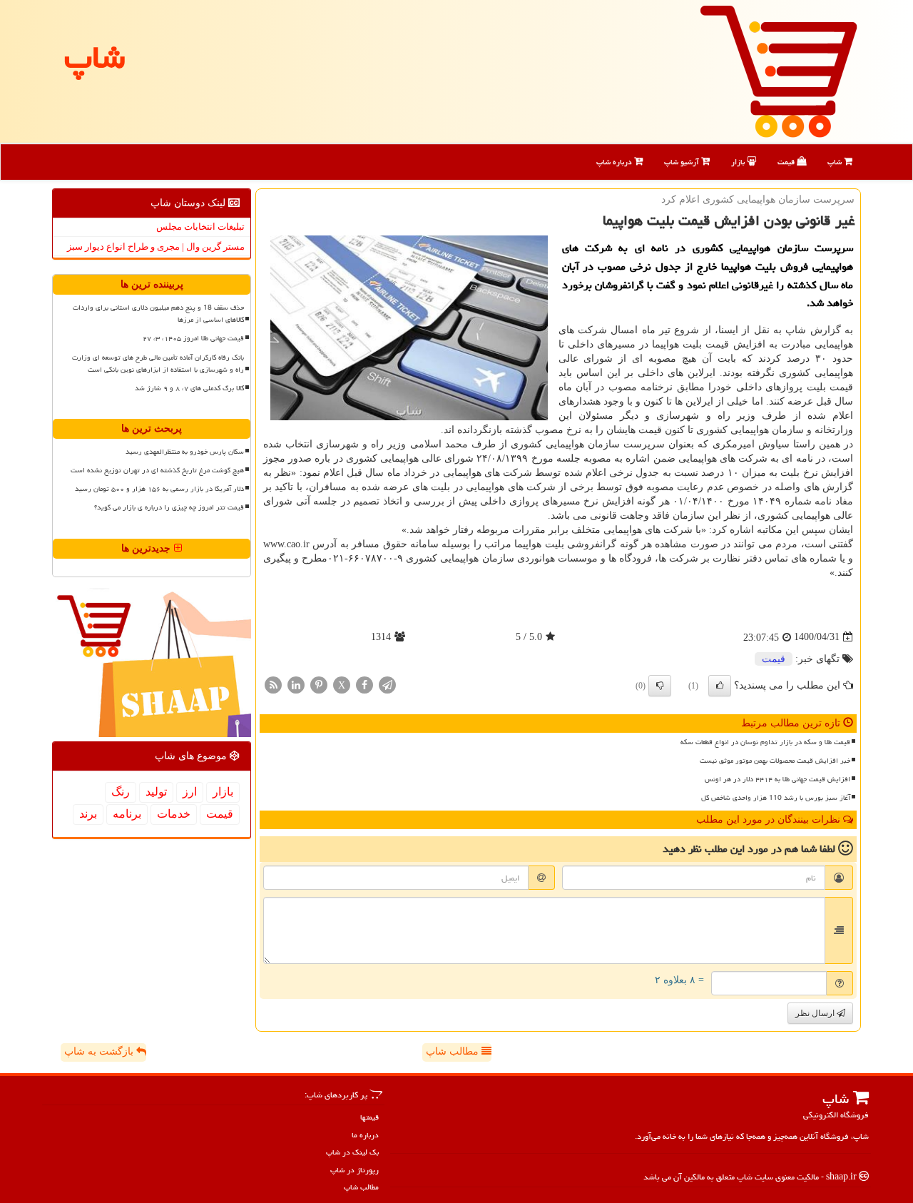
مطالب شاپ (453, 1051)
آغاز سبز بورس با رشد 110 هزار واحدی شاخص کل (775, 798)
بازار (739, 161)
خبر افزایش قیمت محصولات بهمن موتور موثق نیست (775, 760)
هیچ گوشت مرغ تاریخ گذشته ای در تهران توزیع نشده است (157, 470)
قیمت (787, 161)
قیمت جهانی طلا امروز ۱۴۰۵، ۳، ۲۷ (193, 338)
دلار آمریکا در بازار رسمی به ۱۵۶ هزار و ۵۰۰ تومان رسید (159, 489)
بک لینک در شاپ (352, 1151)
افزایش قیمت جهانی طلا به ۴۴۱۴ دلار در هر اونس (777, 779)
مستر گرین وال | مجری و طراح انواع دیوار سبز (156, 246)
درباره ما (365, 1134)
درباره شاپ (615, 161)
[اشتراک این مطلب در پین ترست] (319, 684)
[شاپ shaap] (778, 70)
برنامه (127, 814)
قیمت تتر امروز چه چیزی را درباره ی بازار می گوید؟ (169, 507)
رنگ (120, 792)
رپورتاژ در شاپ (354, 1169)
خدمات (173, 814)
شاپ (835, 161)
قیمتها (369, 1117)
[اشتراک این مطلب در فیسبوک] (364, 684)
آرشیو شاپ (682, 161)
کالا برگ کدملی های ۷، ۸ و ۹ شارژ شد (189, 388)
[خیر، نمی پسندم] (659, 685)
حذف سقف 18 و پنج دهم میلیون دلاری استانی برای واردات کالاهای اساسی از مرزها (158, 313)
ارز (190, 792)
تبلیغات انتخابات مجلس (200, 226)
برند (88, 814)
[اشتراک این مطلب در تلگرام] (387, 684)
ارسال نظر (816, 1013)
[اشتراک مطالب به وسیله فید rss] (273, 684)
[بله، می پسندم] (719, 685)
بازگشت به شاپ (100, 1051)
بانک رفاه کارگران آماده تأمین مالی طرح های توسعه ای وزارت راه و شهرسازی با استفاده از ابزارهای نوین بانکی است (158, 363)
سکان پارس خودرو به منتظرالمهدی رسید (185, 452)
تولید (156, 792)
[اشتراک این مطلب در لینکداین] (296, 684)
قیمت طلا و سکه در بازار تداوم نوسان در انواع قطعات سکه (765, 742)
